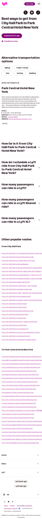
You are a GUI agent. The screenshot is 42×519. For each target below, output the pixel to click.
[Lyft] (5, 4)
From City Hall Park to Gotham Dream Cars (17, 289)
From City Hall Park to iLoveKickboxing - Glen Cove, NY (21, 275)
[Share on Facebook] (31, 12)
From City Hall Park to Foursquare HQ (15, 329)
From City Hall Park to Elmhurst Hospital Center (19, 340)
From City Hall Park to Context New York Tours (18, 261)
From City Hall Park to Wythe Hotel (14, 304)
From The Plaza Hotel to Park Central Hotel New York (21, 385)
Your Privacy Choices (10, 508)
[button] (38, 3)
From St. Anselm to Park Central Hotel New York (19, 403)
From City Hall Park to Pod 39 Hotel (14, 325)
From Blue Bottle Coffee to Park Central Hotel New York (22, 396)
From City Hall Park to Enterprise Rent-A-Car (18, 311)
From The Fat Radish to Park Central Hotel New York (20, 443)
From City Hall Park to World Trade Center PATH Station (21, 271)
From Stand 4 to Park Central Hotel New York (18, 392)
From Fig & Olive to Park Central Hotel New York (19, 389)
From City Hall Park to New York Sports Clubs (18, 257)
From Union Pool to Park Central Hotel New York (19, 371)
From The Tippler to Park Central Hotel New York (19, 400)
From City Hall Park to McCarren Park (15, 314)
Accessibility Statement (24, 506)
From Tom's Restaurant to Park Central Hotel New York (21, 364)
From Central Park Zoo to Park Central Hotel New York (21, 367)
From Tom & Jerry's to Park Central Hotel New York (20, 382)
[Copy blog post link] (38, 12)
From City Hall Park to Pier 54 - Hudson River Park (19, 322)
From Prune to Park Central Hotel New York (17, 428)
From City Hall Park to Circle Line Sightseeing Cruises (21, 332)
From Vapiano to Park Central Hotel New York (18, 414)
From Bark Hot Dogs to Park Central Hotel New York (20, 375)
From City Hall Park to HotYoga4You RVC (16, 296)
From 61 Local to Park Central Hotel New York (18, 418)
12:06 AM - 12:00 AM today (12, 113)
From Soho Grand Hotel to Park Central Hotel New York (21, 357)
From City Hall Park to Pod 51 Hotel (14, 307)
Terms (6, 506)
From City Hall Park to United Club (14, 318)
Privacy (12, 506)
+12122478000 (12, 117)
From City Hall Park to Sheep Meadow (15, 264)
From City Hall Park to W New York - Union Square (19, 286)
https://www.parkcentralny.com (20, 119)
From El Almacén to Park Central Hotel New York (19, 407)
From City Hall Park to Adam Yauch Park (16, 282)
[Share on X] (25, 12)
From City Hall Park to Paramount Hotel (16, 336)
